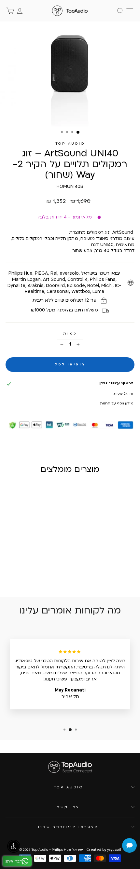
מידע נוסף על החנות (116, 403)
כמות (70, 333)
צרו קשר (68, 807)
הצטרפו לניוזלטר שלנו (68, 826)
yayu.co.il (114, 850)
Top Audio (70, 143)
